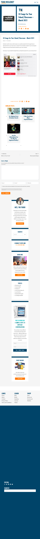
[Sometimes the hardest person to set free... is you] (32, 388)
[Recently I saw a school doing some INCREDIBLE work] (17, 388)
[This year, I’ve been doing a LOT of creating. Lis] (7, 388)
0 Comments (9, 40)
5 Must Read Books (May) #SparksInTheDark (28, 117)
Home (3, 395)
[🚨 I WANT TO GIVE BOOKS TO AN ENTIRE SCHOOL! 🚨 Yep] (2, 388)
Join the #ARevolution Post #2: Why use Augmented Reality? (13, 138)
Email (16, 183)
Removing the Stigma (34, 154)
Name (3, 183)
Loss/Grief (17, 292)
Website (29, 183)
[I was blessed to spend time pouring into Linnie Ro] (27, 388)
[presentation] (13, 111)
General (4, 40)
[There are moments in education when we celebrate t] (37, 388)
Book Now (20, 275)
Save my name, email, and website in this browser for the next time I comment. (16, 186)
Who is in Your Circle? (5, 154)
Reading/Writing (18, 293)
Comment (3, 164)
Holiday (16, 288)
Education (17, 285)
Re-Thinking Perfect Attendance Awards (13, 117)
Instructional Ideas (19, 290)
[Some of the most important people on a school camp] (12, 388)
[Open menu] (35, 2)
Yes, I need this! (20, 350)
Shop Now (20, 378)
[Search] (25, 234)
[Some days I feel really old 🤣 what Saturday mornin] (22, 388)
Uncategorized (18, 295)
